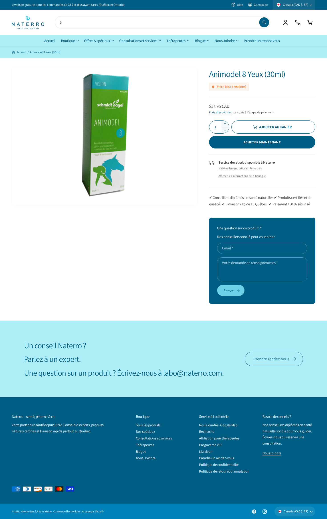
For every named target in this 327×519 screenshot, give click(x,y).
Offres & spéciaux (97, 40)
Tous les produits (148, 425)
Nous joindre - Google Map (218, 425)
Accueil (21, 52)
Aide (240, 4)
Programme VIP (210, 445)
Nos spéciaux (145, 431)
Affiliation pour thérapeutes (219, 438)
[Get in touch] (298, 22)
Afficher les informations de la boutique (242, 176)
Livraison (205, 451)
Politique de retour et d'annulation (224, 471)
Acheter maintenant (262, 142)
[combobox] (162, 22)
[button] (310, 22)
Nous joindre (271, 453)
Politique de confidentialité (219, 464)
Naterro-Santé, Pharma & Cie (36, 511)
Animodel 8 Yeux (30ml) (45, 52)
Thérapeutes (176, 40)
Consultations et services (138, 40)
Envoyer (229, 290)
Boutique (68, 40)
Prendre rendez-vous (271, 358)
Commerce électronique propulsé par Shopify (78, 511)
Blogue (200, 40)
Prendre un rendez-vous (216, 458)
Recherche (206, 431)
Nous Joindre (225, 40)
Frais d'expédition (221, 112)
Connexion (261, 4)
